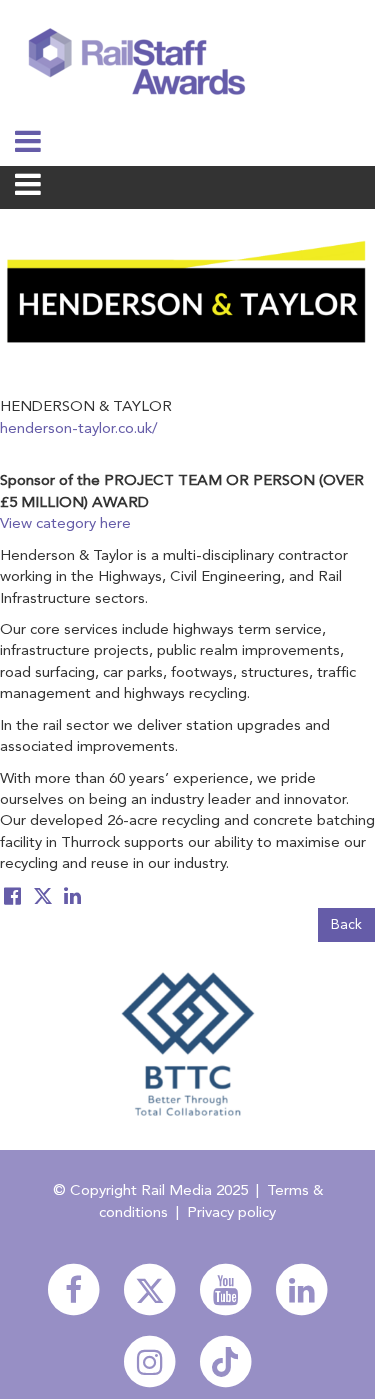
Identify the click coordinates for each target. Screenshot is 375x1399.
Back (346, 925)
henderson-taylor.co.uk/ (79, 429)
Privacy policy (231, 1213)
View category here (65, 524)
